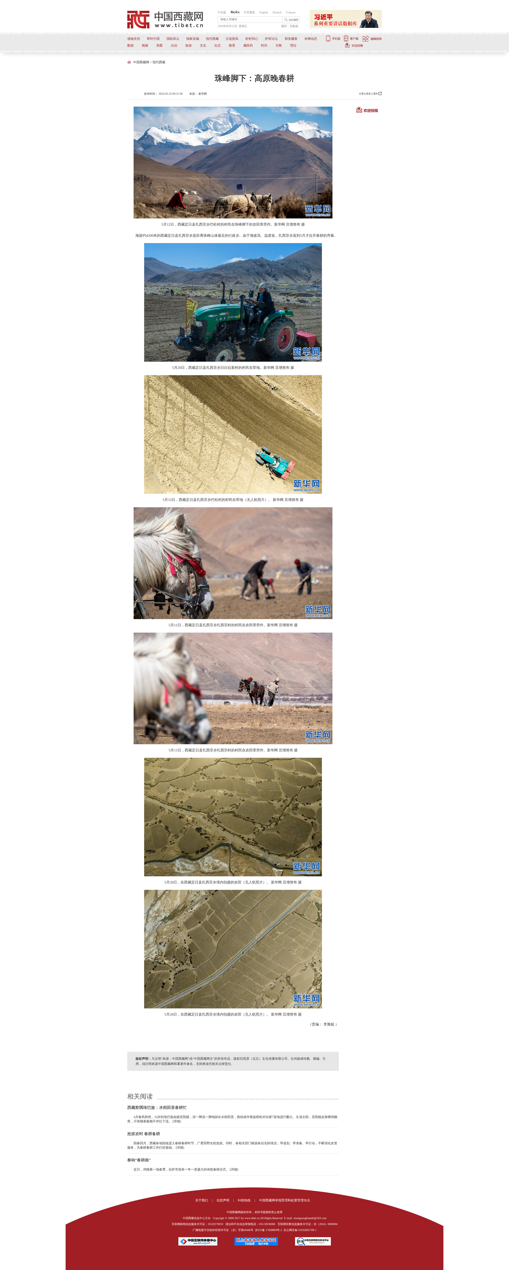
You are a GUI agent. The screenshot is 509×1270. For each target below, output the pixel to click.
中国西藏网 (141, 62)
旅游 (188, 45)
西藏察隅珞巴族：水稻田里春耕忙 (157, 1107)
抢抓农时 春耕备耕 (143, 1134)
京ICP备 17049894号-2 (268, 1230)
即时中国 (153, 38)
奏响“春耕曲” (139, 1160)
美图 (159, 45)
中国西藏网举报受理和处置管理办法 (284, 1200)
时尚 (264, 45)
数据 (130, 45)
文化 (203, 45)
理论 (293, 45)
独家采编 (192, 38)
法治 (174, 45)
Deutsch (277, 12)
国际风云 (173, 38)
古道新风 (232, 38)
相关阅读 (140, 1096)
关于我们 (201, 1200)
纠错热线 (244, 1200)
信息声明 (223, 1200)
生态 (217, 45)
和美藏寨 (291, 38)
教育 (232, 45)
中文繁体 (249, 12)
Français (290, 12)
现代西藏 (212, 38)
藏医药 (248, 45)
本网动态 (310, 38)
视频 (145, 45)
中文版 (222, 12)
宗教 (279, 45)
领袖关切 (133, 38)
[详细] (177, 1121)
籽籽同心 (251, 38)
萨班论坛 (271, 38)
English (263, 12)
